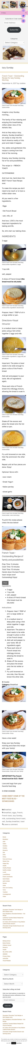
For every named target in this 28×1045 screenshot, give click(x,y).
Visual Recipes (7, 960)
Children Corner (7, 945)
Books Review (6, 943)
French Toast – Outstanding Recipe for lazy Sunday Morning (13, 78)
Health (4, 865)
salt (3, 821)
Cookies (5, 848)
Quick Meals (6, 879)
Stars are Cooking (7, 887)
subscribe (5, 958)
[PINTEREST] (23, 21)
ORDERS (5, 954)
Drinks (4, 857)
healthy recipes (7, 870)
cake (4, 841)
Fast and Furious (7, 859)
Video (4, 896)
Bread (4, 837)
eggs (14, 813)
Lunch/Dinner (6, 874)
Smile (4, 885)
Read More (19, 1043)
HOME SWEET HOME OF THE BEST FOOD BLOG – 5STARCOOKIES (13, 798)
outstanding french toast (15, 819)
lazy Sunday (17, 816)
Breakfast (7, 810)
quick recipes (6, 881)
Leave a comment (11, 824)
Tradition (5, 892)
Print (5, 583)
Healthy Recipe (7, 868)
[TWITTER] (23, 16)
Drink (4, 854)
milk (3, 819)
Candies (5, 846)
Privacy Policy (6, 956)
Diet (4, 852)
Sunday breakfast (13, 821)
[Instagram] (23, 10)
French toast (7, 816)
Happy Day (6, 863)
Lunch (4, 872)
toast (23, 821)
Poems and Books (8, 876)
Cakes (4, 843)
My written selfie (7, 951)
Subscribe (14, 30)
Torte (4, 890)
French (19, 813)
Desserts (5, 850)
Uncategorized (7, 894)
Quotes (5, 883)
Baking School (6, 941)
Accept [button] (13, 1043)
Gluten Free (6, 861)
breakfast (7, 813)
